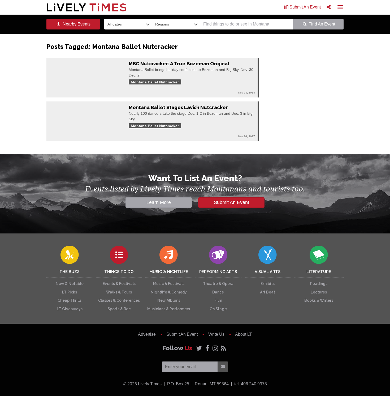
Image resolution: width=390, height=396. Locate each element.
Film (218, 300)
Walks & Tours (119, 292)
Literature (318, 271)
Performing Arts (218, 271)
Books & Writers (318, 300)
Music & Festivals (168, 284)
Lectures (319, 292)
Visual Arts (267, 271)
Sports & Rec (119, 309)
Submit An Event (304, 7)
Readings (318, 284)
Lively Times (86, 7)
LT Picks (69, 292)
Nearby (76, 24)
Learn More (158, 202)
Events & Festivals (119, 284)
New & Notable (70, 284)
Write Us (216, 334)
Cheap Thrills (69, 300)
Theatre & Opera (218, 284)
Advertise (147, 334)
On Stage (218, 309)
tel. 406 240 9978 (250, 384)
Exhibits (268, 284)
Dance (218, 292)
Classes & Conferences (119, 300)
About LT (243, 334)
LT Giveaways (70, 309)
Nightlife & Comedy (169, 292)
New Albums (168, 300)
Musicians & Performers (168, 309)
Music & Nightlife (168, 271)
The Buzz (69, 271)
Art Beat (267, 292)
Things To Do (119, 271)
